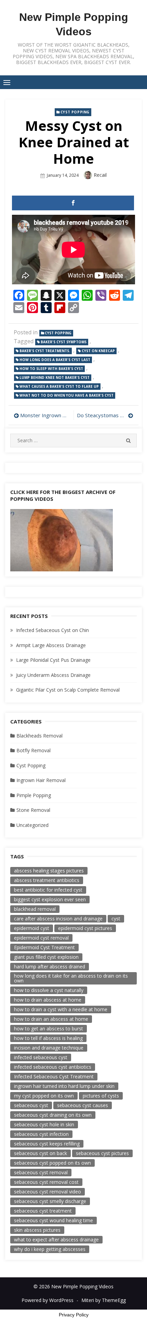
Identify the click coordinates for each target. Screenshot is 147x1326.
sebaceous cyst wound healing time (53, 1220)
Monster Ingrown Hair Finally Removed (45, 415)
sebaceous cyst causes (82, 1105)
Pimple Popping (33, 795)
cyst (115, 918)
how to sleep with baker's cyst (51, 368)
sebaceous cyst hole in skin (44, 1124)
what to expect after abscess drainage (56, 1239)
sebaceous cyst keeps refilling (47, 1143)
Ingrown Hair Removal (41, 780)
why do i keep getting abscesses (49, 1249)
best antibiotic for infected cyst (48, 890)
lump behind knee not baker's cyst (54, 377)
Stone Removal (33, 810)
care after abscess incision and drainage (58, 918)
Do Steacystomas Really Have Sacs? (105, 415)
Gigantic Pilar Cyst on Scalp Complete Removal (68, 689)
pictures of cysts (101, 1095)
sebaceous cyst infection (41, 1134)
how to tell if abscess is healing (48, 1038)
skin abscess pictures (37, 1230)
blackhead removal (35, 909)
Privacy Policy (74, 1314)
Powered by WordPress (48, 1300)
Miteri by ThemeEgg (103, 1300)
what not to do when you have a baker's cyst (66, 395)
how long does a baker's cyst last (54, 359)
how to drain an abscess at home (51, 1019)
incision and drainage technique (48, 1047)
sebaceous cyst (31, 1105)
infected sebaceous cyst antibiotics (52, 1067)
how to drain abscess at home (47, 999)
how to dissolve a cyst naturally (48, 990)
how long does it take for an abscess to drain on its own (71, 978)
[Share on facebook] (73, 203)
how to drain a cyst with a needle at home (60, 1009)
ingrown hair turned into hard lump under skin (64, 1086)
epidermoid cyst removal (41, 937)
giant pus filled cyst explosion (46, 957)
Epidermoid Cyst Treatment (44, 947)
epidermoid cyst (31, 928)
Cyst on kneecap (98, 350)
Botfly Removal (33, 750)
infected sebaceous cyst (40, 1057)
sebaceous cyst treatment (43, 1210)
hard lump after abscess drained (49, 966)
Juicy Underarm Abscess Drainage (53, 675)
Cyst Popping (75, 112)
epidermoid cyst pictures (85, 928)
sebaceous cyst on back (40, 1153)
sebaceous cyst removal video (47, 1191)
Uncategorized (32, 825)
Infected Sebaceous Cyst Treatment (54, 1076)
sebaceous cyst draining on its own (53, 1115)
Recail (100, 175)
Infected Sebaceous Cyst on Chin (52, 630)
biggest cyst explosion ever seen (50, 899)
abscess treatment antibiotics (46, 880)
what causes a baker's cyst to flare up (59, 386)
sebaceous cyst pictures (102, 1153)
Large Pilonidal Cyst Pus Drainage (53, 660)
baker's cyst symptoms (63, 341)
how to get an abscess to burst (48, 1028)
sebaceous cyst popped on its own (52, 1163)
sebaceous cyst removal (41, 1172)
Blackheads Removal (39, 735)
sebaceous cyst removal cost (46, 1182)
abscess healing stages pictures (49, 870)
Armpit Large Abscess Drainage (51, 645)
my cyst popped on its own (44, 1095)
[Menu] (7, 82)
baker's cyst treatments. (44, 350)
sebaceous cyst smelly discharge (50, 1201)
